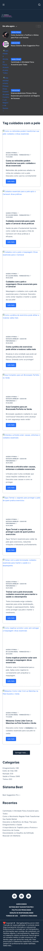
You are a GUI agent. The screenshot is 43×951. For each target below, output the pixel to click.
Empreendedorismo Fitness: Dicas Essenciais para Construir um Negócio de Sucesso (25, 95)
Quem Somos (21, 904)
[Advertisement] (21, 862)
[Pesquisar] (39, 5)
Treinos (5, 779)
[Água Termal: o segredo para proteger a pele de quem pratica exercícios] (21, 505)
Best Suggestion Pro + (11, 795)
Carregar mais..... (21, 753)
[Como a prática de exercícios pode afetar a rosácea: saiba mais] (21, 323)
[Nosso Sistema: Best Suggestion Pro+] (6, 44)
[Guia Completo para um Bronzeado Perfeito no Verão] (21, 383)
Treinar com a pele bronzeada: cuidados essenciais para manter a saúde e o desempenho (21, 594)
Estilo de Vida (15, 43)
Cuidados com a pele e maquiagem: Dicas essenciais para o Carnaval (21, 284)
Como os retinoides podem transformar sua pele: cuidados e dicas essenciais (20, 163)
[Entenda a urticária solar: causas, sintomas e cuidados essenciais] (21, 443)
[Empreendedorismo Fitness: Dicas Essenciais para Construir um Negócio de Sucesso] (6, 94)
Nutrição (6, 774)
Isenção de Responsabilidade (21, 913)
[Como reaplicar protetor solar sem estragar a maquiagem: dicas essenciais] (21, 636)
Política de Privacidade (21, 910)
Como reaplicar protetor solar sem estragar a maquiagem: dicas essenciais (21, 660)
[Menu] (3, 5)
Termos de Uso (12, 916)
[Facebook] (21, 896)
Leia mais (11, 181)
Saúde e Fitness (16, 32)
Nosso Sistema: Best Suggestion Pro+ (25, 46)
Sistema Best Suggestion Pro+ (21, 907)
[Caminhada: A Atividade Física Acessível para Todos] (6, 61)
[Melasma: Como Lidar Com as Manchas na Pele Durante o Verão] (21, 699)
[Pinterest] (14, 896)
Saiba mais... (7, 945)
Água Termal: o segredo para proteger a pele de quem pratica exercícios (20, 531)
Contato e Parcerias (28, 916)
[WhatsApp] (28, 896)
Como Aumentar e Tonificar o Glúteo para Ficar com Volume (25, 36)
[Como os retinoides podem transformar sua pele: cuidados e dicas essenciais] (21, 139)
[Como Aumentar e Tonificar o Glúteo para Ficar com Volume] (6, 35)
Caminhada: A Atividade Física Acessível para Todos (22, 63)
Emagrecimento (9, 768)
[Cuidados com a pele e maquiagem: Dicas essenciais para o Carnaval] (21, 260)
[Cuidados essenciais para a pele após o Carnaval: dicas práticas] (21, 199)
